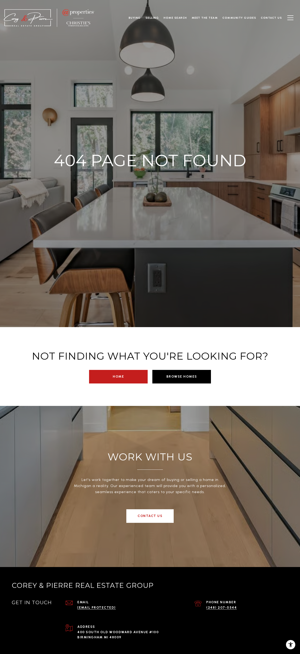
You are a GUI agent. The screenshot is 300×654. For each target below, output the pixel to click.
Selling (152, 17)
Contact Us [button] (150, 516)
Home (118, 377)
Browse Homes (181, 377)
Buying (135, 17)
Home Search (175, 17)
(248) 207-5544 (221, 608)
